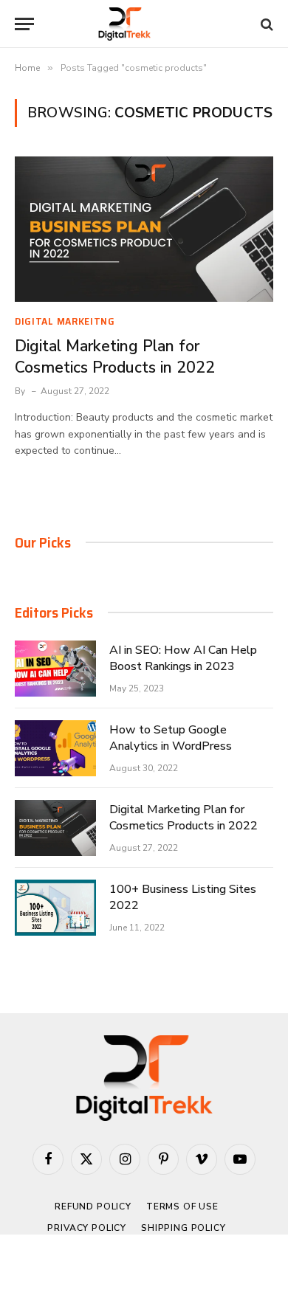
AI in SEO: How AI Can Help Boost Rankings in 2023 (183, 658)
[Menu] (24, 24)
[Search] (265, 24)
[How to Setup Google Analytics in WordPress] (55, 748)
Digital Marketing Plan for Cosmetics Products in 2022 (115, 357)
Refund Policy (93, 1206)
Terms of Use (182, 1206)
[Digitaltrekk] (144, 24)
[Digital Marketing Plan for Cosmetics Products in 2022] (144, 229)
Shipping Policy (183, 1228)
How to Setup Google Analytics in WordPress (170, 738)
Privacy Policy (86, 1228)
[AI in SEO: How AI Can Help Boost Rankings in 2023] (55, 669)
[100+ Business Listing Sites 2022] (55, 908)
